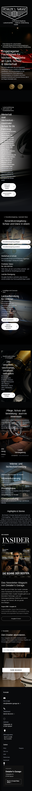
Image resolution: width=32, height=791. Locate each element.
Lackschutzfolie (8, 23)
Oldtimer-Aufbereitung (22, 23)
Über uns (5, 751)
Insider (16, 24)
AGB (4, 754)
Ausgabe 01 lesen (16, 618)
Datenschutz (6, 757)
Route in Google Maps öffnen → (13, 781)
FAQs (4, 748)
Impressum (6, 760)
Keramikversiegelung (18, 21)
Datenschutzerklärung (7, 678)
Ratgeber (21, 748)
